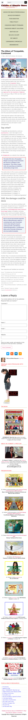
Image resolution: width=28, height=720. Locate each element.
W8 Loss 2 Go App (14, 35)
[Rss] (11, 353)
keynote (13, 617)
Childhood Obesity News (8, 711)
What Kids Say (14, 31)
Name (3, 322)
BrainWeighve (14, 44)
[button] (2, 2)
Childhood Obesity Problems (14, 25)
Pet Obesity (14, 38)
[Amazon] (20, 353)
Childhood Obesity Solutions (14, 28)
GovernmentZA (8, 290)
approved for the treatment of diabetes (14, 92)
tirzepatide (13, 83)
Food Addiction (14, 18)
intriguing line (6, 155)
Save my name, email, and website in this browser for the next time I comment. (12, 343)
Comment (4, 303)
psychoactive (4, 133)
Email (3, 328)
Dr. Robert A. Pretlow (16, 712)
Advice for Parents (14, 15)
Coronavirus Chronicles (14, 41)
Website (3, 334)
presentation (17, 577)
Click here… (21, 358)
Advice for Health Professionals (14, 12)
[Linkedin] (16, 353)
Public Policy (14, 22)
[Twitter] (7, 353)
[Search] (25, 2)
